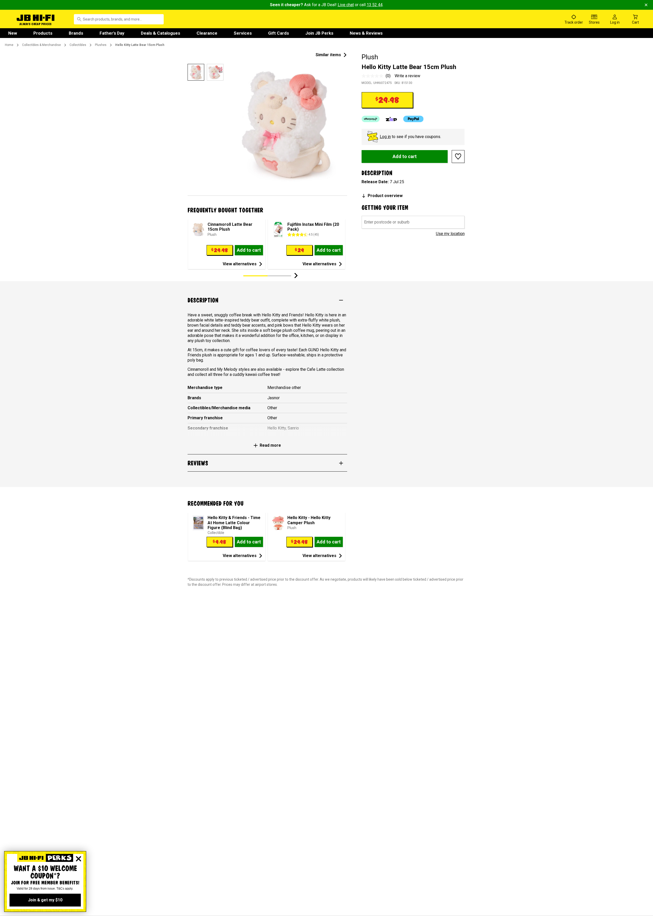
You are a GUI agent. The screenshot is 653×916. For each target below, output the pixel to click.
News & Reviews (366, 33)
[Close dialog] (78, 859)
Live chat (346, 4)
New (12, 33)
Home (9, 45)
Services (243, 33)
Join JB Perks (319, 33)
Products (42, 33)
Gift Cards (278, 33)
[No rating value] (374, 76)
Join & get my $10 (45, 900)
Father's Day (112, 33)
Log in (385, 136)
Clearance (207, 33)
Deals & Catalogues (160, 33)
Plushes (100, 45)
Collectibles (78, 45)
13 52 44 (375, 4)
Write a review (407, 75)
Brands (76, 33)
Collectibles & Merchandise (41, 45)
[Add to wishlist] (458, 156)
